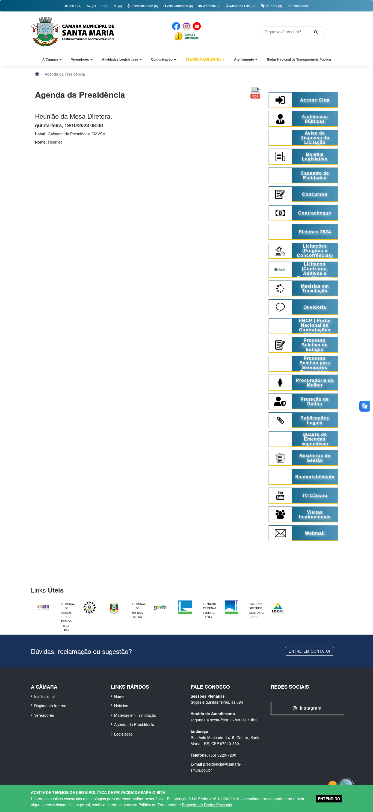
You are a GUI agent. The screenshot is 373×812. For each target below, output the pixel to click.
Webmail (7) (211, 5)
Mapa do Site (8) (242, 5)
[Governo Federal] (160, 602)
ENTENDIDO (329, 798)
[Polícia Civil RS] (89, 602)
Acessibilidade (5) (144, 5)
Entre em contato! (309, 650)
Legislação (123, 734)
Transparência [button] (203, 59)
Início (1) (74, 5)
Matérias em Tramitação (135, 715)
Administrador (298, 5)
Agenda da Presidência (134, 724)
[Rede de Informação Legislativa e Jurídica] (278, 602)
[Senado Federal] (231, 602)
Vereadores (44, 715)
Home (119, 696)
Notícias (121, 705)
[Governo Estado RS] (114, 602)
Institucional (44, 696)
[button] (52, 59)
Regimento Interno (50, 705)
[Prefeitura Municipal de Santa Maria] (43, 605)
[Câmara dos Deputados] (185, 602)
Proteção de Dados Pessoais (207, 804)
